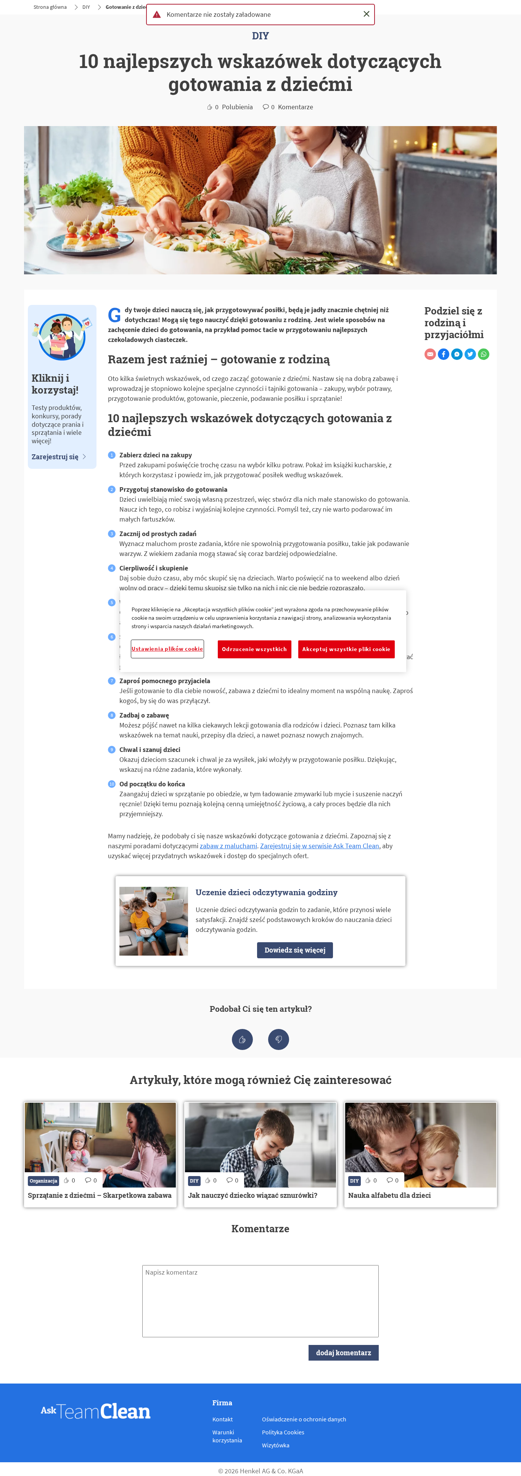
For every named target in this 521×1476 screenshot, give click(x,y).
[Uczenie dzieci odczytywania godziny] (260, 921)
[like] (242, 1039)
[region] (263, 631)
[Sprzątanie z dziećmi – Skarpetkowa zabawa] (100, 1154)
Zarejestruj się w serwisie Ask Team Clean (319, 845)
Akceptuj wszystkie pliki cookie (346, 649)
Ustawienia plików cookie (167, 648)
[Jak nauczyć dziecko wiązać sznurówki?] (260, 1154)
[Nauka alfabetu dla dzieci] (420, 1154)
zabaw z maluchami (228, 845)
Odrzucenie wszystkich (254, 649)
